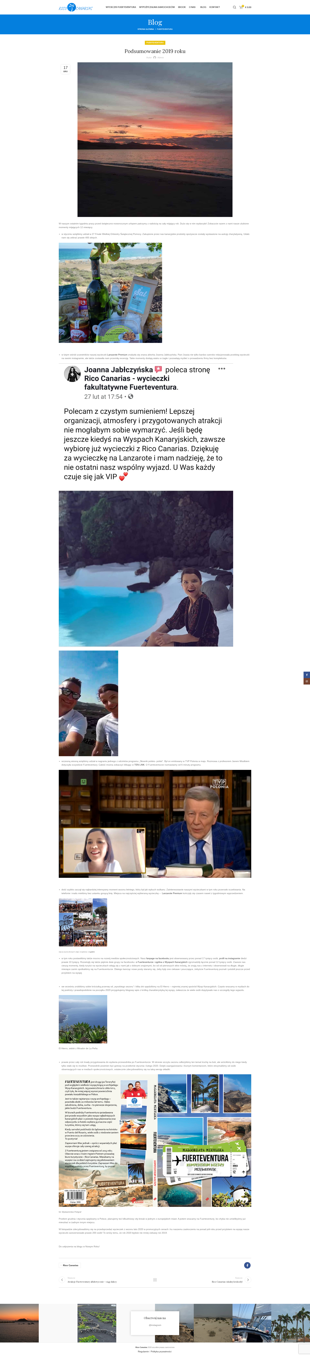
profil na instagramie (229, 958)
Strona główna (146, 29)
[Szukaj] (234, 7)
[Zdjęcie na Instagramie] (19, 1323)
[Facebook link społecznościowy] (247, 1265)
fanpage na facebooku (157, 958)
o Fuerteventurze (144, 962)
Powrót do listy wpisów (155, 1280)
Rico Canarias (70, 1265)
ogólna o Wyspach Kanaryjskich (171, 962)
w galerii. (91, 952)
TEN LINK (139, 764)
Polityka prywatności (161, 1351)
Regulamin (143, 1351)
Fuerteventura (165, 29)
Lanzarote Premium (117, 354)
